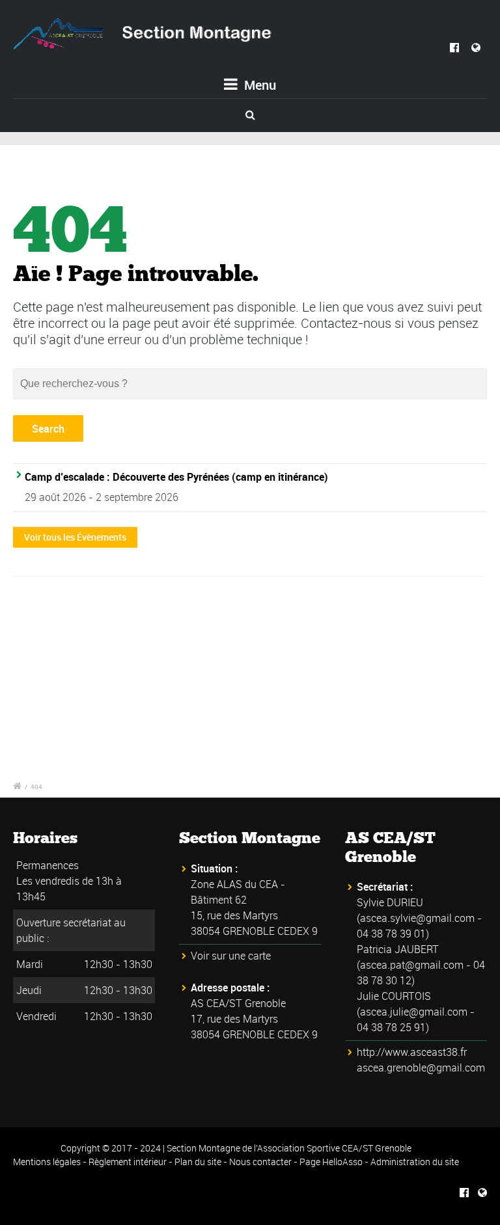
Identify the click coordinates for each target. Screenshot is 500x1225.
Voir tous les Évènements (75, 537)
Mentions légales (47, 1161)
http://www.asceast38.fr (412, 1052)
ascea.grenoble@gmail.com (421, 1067)
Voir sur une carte (231, 956)
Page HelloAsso (331, 1161)
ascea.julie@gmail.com (413, 1011)
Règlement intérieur (128, 1161)
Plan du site (197, 1161)
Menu (258, 85)
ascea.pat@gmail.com (412, 965)
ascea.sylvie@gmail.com (417, 918)
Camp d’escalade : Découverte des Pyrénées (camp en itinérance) (176, 477)
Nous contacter (260, 1161)
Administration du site (414, 1161)
